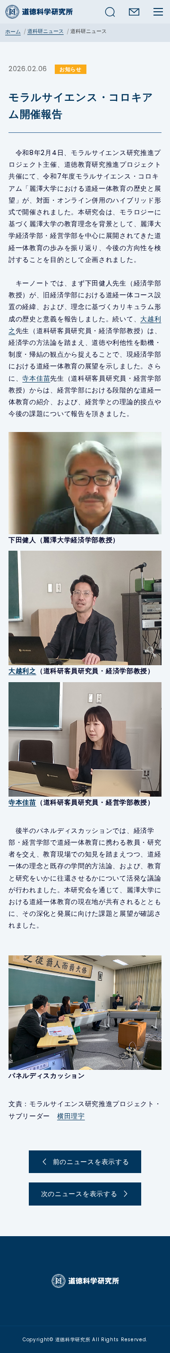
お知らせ (71, 69)
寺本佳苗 (36, 378)
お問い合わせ (134, 12)
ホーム (13, 31)
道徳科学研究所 (39, 12)
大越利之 (22, 671)
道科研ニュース (45, 31)
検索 (110, 12)
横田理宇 (71, 1116)
